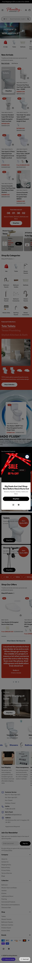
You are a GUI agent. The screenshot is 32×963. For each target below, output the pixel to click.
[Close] (27, 456)
